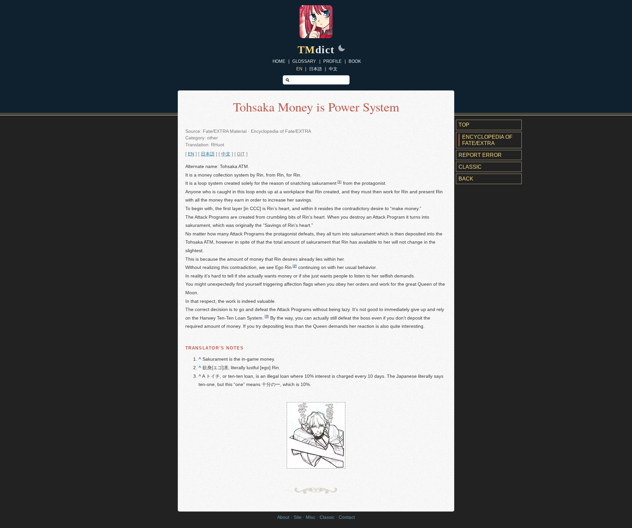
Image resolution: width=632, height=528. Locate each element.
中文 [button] (225, 154)
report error (480, 155)
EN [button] (191, 154)
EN (299, 68)
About (283, 517)
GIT (241, 154)
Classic (470, 167)
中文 (333, 68)
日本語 (315, 68)
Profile (332, 61)
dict (316, 50)
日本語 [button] (208, 154)
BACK (466, 178)
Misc (310, 517)
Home (279, 61)
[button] (342, 48)
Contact (347, 517)
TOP (464, 125)
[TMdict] (316, 36)
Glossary (304, 61)
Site (298, 517)
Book (355, 61)
